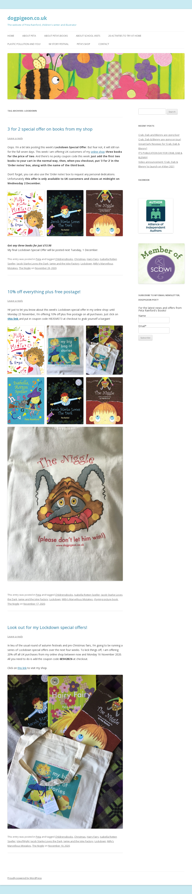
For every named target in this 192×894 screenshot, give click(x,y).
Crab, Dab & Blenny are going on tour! (159, 139)
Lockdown (86, 263)
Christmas (80, 259)
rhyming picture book (106, 599)
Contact (103, 44)
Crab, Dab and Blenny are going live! (158, 135)
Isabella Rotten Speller (87, 594)
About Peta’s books (56, 35)
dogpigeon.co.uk (27, 18)
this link (13, 318)
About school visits (88, 35)
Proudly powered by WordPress (25, 878)
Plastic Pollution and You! (24, 44)
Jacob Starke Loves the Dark (33, 263)
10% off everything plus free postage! (44, 291)
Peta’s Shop (83, 44)
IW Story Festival (59, 44)
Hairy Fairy (93, 259)
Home (11, 35)
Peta (38, 259)
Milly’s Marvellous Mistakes (77, 599)
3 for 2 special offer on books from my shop (50, 129)
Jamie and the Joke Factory (65, 263)
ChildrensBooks (64, 259)
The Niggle (25, 268)
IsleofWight (23, 841)
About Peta (29, 35)
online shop (98, 151)
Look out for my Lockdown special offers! (47, 627)
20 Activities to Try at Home (124, 35)
